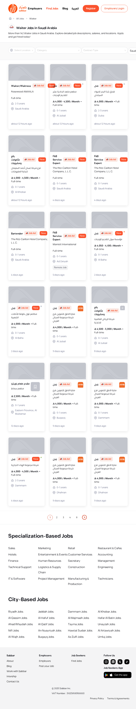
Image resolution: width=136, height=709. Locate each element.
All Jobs (20, 19)
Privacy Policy (97, 698)
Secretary (74, 561)
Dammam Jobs (77, 612)
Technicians (105, 579)
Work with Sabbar (17, 671)
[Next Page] (84, 517)
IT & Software (16, 579)
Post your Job (46, 666)
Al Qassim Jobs (17, 618)
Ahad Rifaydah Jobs (20, 624)
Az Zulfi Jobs (76, 637)
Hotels (12, 554)
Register (91, 8)
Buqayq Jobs (46, 637)
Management (106, 561)
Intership (11, 676)
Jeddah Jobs (46, 612)
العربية (75, 8)
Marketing (44, 548)
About (10, 661)
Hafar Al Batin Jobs (109, 618)
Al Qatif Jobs (46, 624)
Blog (65, 8)
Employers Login (114, 8)
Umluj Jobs (105, 637)
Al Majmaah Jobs (78, 618)
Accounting (105, 554)
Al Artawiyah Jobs (109, 630)
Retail (71, 548)
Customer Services (80, 554)
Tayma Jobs (75, 624)
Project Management (51, 579)
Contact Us (13, 681)
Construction (76, 567)
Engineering (105, 567)
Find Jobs (52, 8)
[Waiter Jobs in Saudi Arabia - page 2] (84, 517)
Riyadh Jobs (15, 612)
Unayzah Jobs (106, 624)
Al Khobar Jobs (107, 612)
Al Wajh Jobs (16, 637)
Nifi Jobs (13, 630)
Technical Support (20, 567)
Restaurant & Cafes (110, 548)
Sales (11, 548)
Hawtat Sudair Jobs (80, 630)
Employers (35, 8)
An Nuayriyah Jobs (49, 630)
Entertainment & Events (53, 554)
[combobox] (24, 50)
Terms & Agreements (118, 698)
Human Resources (49, 561)
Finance (13, 561)
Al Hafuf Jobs (46, 618)
